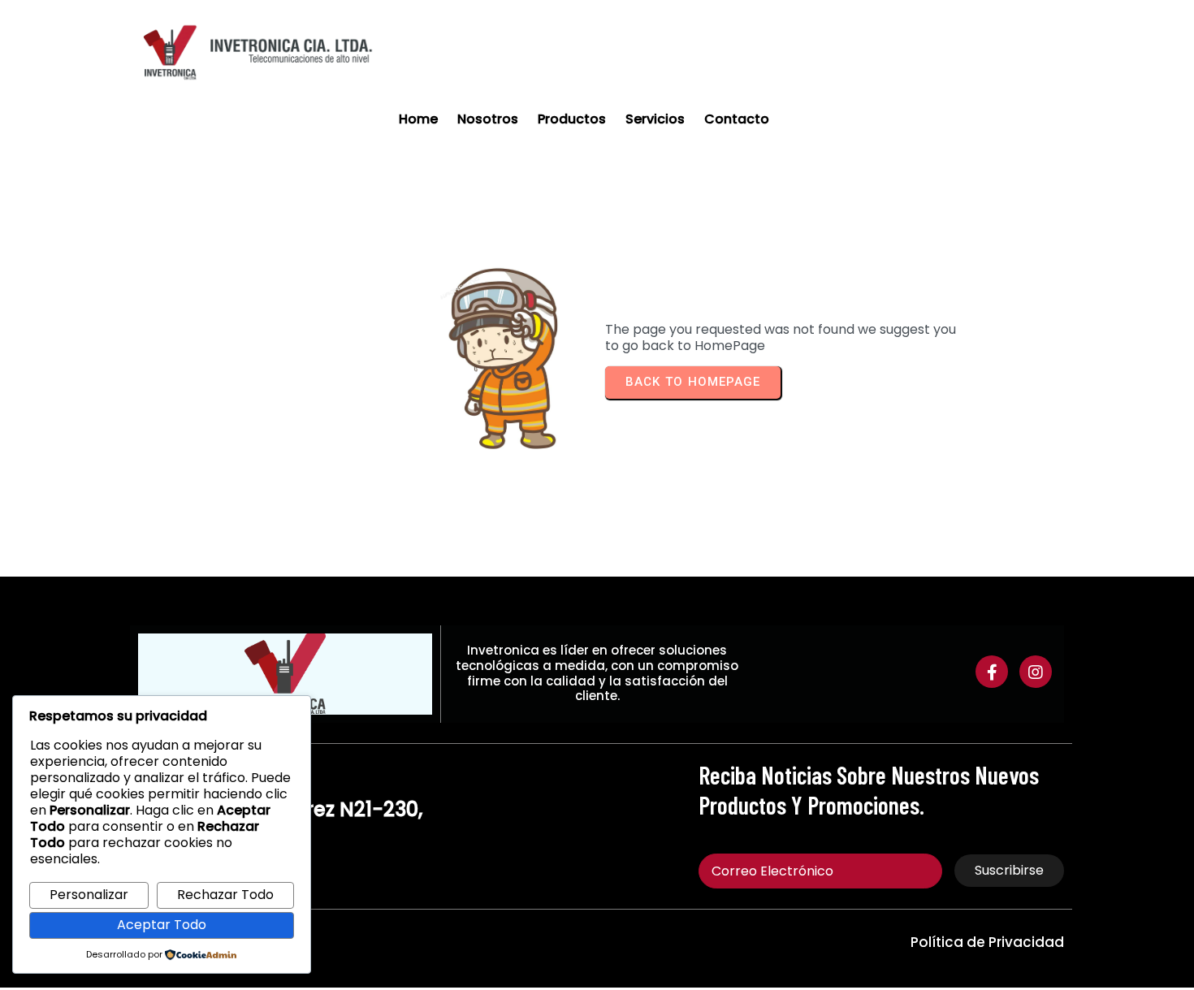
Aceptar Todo (161, 924)
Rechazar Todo (225, 894)
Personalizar (89, 894)
